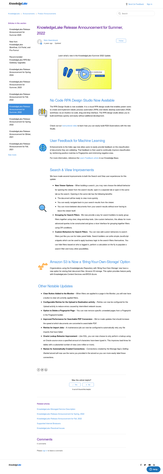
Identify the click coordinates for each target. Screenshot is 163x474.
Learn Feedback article (89, 158)
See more (12, 154)
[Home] (18, 5)
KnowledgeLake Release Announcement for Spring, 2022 (20, 121)
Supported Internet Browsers (49, 423)
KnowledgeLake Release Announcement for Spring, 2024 (20, 72)
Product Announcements (47, 13)
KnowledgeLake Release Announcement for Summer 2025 (19, 32)
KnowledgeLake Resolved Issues (51, 428)
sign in (45, 450)
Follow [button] (121, 41)
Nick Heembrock (51, 40)
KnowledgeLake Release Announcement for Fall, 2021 (19, 146)
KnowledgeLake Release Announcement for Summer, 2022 (19, 109)
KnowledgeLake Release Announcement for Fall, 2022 (19, 97)
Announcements (29, 13)
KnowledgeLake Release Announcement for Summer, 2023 (19, 84)
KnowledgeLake (14, 13)
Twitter (42, 369)
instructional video (69, 125)
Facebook (38, 369)
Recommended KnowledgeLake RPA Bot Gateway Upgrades (19, 59)
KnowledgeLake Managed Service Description (56, 409)
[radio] (75, 385)
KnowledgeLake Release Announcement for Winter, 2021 (20, 134)
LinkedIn (45, 369)
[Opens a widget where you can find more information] (153, 469)
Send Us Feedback (136, 4)
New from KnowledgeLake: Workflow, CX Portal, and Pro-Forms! (19, 45)
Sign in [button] (149, 4)
